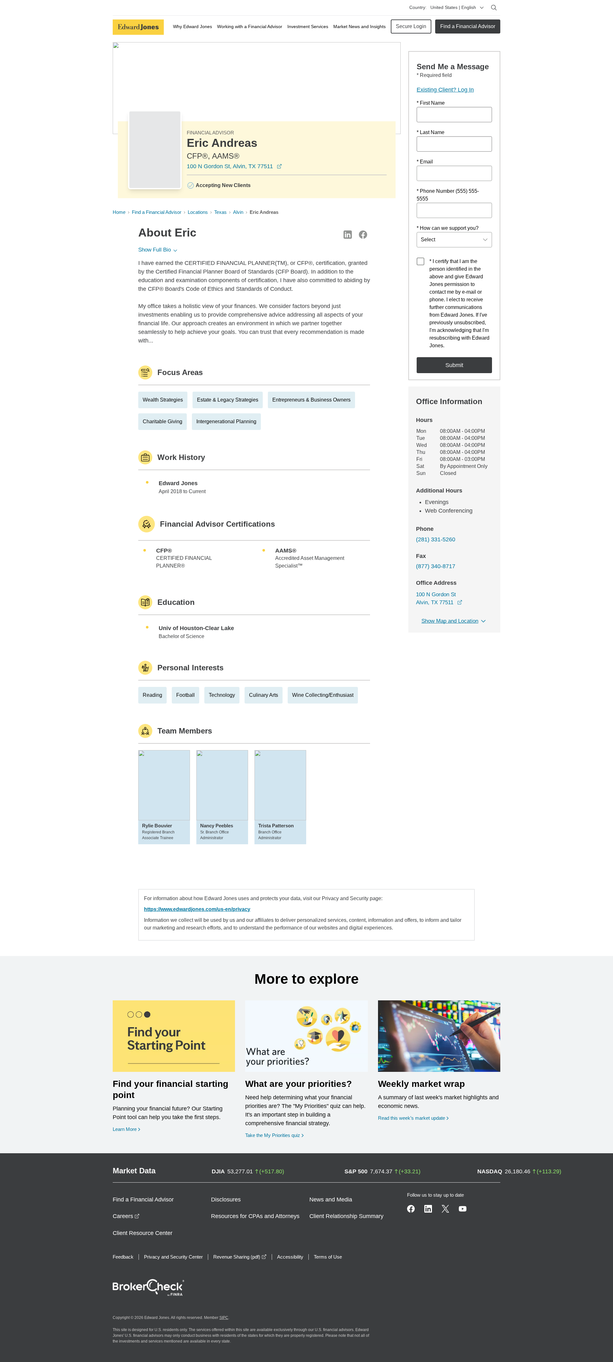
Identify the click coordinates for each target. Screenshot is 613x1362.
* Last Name (430, 132)
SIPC (223, 1317)
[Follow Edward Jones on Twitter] (445, 1209)
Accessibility (290, 1257)
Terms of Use (328, 1257)
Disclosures (226, 1199)
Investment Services (307, 26)
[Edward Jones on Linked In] (428, 1209)
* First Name (431, 103)
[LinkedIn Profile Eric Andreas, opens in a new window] (348, 235)
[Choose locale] (482, 7)
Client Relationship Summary (346, 1216)
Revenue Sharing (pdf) (240, 1257)
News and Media (330, 1199)
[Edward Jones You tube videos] (462, 1209)
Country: (418, 7)
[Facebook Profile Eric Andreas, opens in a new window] (363, 235)
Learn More (126, 1129)
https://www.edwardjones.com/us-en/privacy (197, 909)
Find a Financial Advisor (467, 26)
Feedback (123, 1257)
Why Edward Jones (192, 26)
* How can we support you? (448, 228)
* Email (425, 161)
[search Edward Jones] (494, 7)
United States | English (453, 7)
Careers (126, 1216)
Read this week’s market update (411, 1118)
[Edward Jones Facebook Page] (411, 1209)
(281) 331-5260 (435, 539)
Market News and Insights (359, 26)
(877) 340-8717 (435, 566)
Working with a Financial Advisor (249, 26)
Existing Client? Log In (445, 90)
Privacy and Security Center (173, 1257)
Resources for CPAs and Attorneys (255, 1216)
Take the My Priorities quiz (274, 1135)
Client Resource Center (142, 1233)
